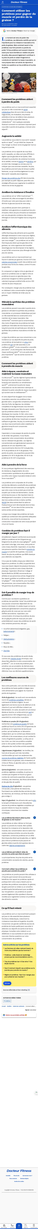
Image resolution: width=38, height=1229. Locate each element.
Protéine (7, 1001)
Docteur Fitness (19, 2)
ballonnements (8, 631)
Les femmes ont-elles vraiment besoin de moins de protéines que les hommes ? (19, 949)
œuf (30, 712)
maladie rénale (16, 658)
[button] (11, 122)
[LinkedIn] (26, 1186)
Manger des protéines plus (11, 178)
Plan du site (16, 1175)
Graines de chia (7, 786)
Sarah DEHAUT (7, 25)
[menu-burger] (2, 2)
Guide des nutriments (16, 6)
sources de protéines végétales (13, 758)
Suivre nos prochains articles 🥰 (16, 1015)
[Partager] (36, 1092)
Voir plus (7, 983)
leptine (21, 161)
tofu (34, 800)
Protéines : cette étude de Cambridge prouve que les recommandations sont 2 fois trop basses (18, 956)
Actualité (8, 1175)
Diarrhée (6, 651)
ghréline (30, 161)
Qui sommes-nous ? (27, 1175)
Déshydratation (8, 639)
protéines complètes (16, 700)
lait (11, 345)
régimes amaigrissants (17, 845)
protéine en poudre (20, 724)
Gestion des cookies (19, 1181)
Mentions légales (24, 1178)
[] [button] (29, 990)
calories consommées (9, 262)
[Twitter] (16, 1186)
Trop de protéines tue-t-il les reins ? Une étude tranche (18, 962)
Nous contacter (13, 1178)
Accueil (4, 1006)
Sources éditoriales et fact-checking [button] (15, 990)
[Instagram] (21, 1186)
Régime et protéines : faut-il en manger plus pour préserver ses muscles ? (19, 976)
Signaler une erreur (30, 1010)
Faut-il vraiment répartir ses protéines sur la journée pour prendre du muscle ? (20, 969)
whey (26, 342)
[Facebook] (11, 1186)
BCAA (4, 502)
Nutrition (5, 6)
